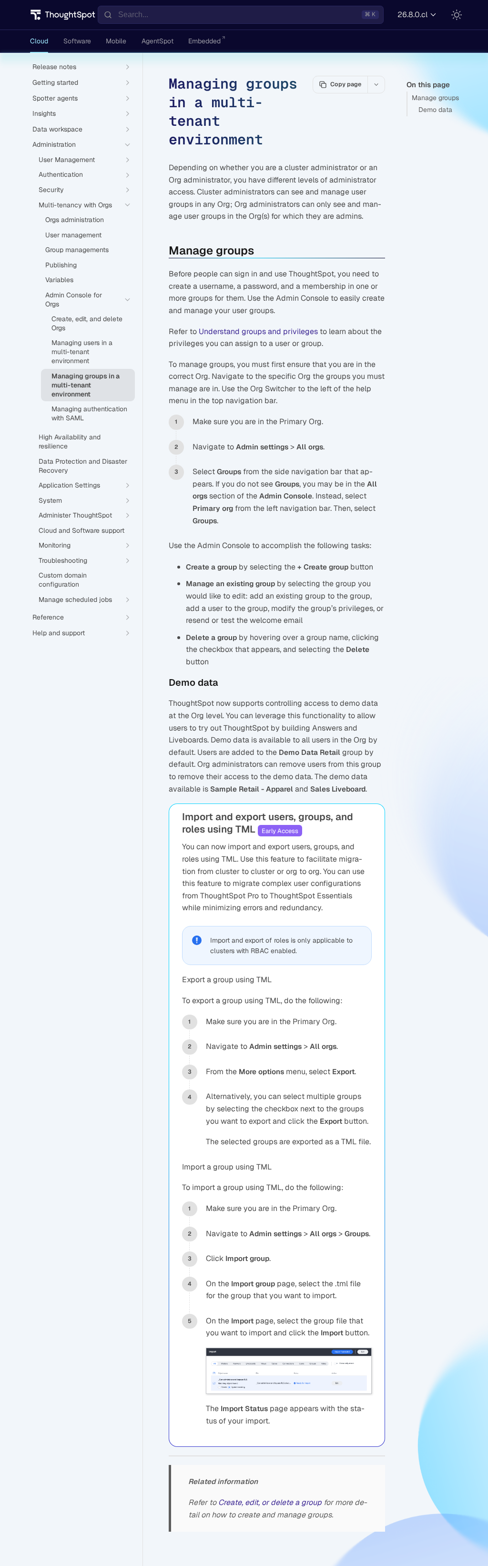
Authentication (61, 174)
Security (51, 189)
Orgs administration (74, 219)
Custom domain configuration (63, 580)
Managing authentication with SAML (89, 413)
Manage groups (435, 97)
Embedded (204, 41)
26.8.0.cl (412, 15)
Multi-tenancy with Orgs (75, 205)
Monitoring (55, 545)
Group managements (77, 249)
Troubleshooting (63, 560)
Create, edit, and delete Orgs (86, 323)
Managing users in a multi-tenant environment (81, 351)
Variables (59, 279)
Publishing (61, 265)
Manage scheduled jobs (75, 599)
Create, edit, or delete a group (270, 1502)
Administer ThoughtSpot (75, 515)
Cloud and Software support (81, 530)
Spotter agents (55, 98)
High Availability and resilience (70, 441)
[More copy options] (376, 84)
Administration (54, 144)
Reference (48, 617)
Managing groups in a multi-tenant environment (85, 385)
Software (77, 41)
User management (73, 235)
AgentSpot (157, 41)
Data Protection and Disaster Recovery (83, 466)
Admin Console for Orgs (73, 299)
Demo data (435, 109)
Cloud (39, 41)
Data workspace (57, 129)
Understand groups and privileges (258, 331)
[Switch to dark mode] (456, 14)
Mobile (116, 41)
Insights (44, 113)
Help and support (58, 633)
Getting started (55, 82)
